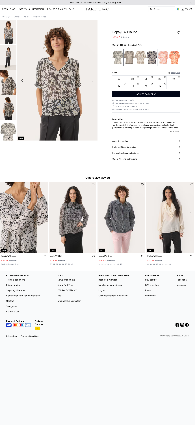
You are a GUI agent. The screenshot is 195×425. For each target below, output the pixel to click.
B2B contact (151, 279)
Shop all (17, 17)
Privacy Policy (12, 336)
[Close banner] (191, 3)
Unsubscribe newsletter (69, 301)
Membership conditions (110, 285)
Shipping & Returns (15, 290)
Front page (6, 17)
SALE (71, 9)
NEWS (5, 9)
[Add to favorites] (178, 32)
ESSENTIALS (24, 9)
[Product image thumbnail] (8, 32)
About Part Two (65, 285)
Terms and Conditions (30, 336)
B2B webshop (152, 285)
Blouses (26, 17)
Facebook (182, 279)
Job (59, 295)
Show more (174, 131)
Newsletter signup (66, 279)
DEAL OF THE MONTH (57, 9)
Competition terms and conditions (23, 295)
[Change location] (178, 9)
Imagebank (150, 295)
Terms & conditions (15, 279)
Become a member (107, 279)
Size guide (175, 72)
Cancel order (12, 311)
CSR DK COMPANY (67, 290)
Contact (10, 301)
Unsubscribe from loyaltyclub (113, 295)
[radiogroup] (146, 82)
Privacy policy (13, 285)
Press (148, 290)
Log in (101, 290)
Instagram (182, 285)
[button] (146, 141)
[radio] (119, 79)
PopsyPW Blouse (39, 17)
